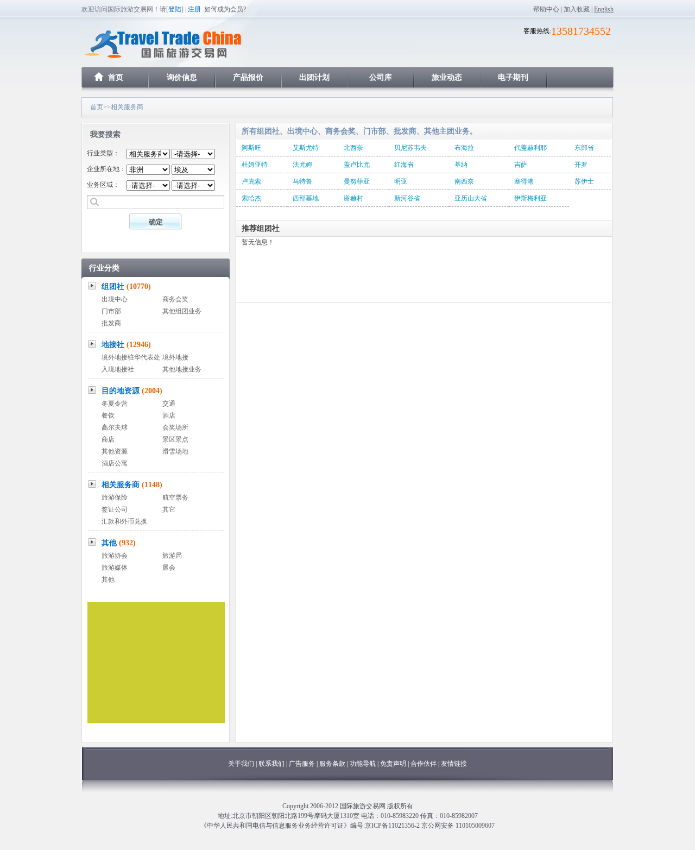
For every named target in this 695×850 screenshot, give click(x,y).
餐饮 (108, 415)
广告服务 (303, 763)
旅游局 (172, 555)
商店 (108, 439)
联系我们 (271, 763)
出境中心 (115, 299)
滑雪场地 (175, 451)
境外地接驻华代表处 (131, 357)
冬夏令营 (115, 403)
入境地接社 (118, 369)
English (604, 9)
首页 (115, 77)
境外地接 (175, 357)
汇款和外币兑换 (124, 521)
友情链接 (454, 763)
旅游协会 (115, 555)
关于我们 (241, 763)
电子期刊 (513, 77)
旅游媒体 (115, 567)
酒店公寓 (115, 463)
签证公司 (115, 509)
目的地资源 (132, 391)
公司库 (380, 77)
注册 (194, 9)
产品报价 (248, 77)
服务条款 (332, 763)
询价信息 (182, 77)
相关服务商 (132, 485)
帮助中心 (546, 9)
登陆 (174, 9)
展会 (168, 567)
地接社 (126, 345)
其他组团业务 (181, 311)
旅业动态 (447, 77)
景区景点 (175, 439)
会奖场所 (175, 427)
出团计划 (314, 77)
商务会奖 (175, 299)
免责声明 (393, 763)
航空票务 (175, 497)
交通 (168, 403)
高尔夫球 (115, 427)
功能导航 (363, 763)
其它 (168, 509)
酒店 (168, 415)
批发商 (111, 323)
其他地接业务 (181, 369)
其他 (119, 543)
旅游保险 (115, 497)
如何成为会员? (225, 9)
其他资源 (115, 451)
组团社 (126, 286)
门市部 (111, 311)
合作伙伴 (423, 763)
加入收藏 (577, 9)
